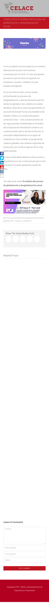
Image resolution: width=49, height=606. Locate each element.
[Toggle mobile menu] (45, 5)
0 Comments (26, 221)
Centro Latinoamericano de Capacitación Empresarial (24, 218)
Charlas (18, 221)
